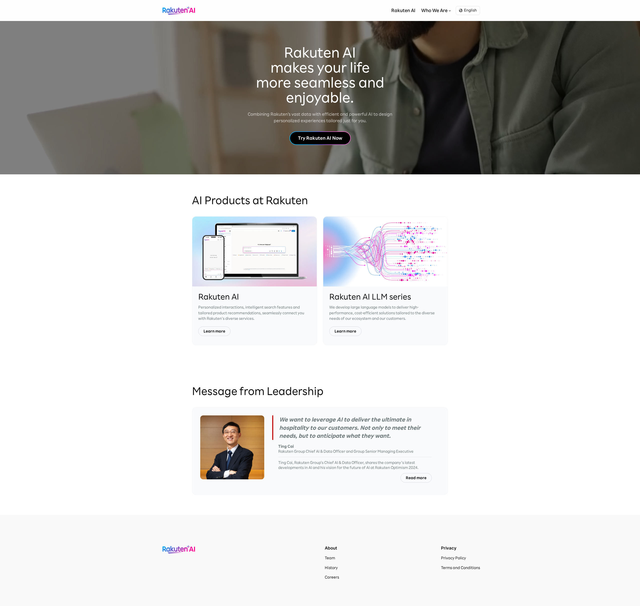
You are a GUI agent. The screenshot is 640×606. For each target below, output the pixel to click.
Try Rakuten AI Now (320, 138)
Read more (416, 478)
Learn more (214, 331)
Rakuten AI (179, 10)
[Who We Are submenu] (449, 10)
